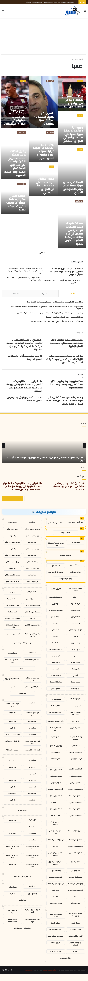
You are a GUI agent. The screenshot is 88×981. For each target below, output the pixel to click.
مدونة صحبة (75, 682)
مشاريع (75, 951)
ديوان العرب (55, 942)
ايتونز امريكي (55, 782)
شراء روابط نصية (75, 705)
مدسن (55, 636)
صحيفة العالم (55, 758)
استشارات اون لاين (55, 649)
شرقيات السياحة (56, 682)
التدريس (75, 721)
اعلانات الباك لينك (55, 712)
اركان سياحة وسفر (65, 578)
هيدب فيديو (55, 655)
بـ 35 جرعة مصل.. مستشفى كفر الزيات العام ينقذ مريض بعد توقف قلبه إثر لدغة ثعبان (51, 2)
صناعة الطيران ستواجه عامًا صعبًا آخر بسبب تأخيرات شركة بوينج (16, 202)
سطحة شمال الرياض (32, 605)
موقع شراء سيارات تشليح (12, 626)
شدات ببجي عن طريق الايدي (55, 823)
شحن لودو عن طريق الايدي (55, 862)
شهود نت (55, 669)
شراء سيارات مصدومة (12, 633)
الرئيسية (78, 59)
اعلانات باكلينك (65, 958)
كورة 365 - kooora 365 (32, 750)
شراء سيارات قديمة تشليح (22, 642)
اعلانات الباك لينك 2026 (55, 729)
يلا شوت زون (32, 893)
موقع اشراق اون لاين (55, 572)
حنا (75, 896)
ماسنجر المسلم (65, 555)
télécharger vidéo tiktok (22, 928)
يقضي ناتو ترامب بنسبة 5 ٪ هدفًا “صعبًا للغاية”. (43, 118)
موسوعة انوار (75, 688)
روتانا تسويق (75, 642)
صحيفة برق (56, 565)
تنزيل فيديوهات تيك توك (32, 920)
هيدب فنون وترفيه (75, 758)
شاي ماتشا (75, 903)
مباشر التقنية (56, 675)
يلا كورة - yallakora (12, 741)
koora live (12, 721)
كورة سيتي (12, 653)
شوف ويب (55, 603)
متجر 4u (75, 821)
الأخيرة (72, 293)
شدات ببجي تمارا (56, 769)
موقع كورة (22, 810)
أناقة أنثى (55, 629)
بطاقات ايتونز (56, 870)
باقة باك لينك (75, 542)
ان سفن (75, 597)
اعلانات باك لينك (55, 951)
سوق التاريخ (55, 923)
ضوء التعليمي (75, 564)
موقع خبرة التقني (75, 629)
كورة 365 (32, 652)
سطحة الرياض (32, 591)
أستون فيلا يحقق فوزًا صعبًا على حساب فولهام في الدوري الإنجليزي (15, 116)
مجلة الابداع (55, 642)
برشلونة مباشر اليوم (12, 678)
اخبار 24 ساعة (55, 752)
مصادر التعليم (56, 736)
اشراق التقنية (56, 589)
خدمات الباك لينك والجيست (75, 914)
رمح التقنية (75, 662)
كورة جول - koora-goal (32, 713)
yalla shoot (12, 522)
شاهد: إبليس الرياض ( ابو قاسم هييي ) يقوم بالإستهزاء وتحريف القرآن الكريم (66, 271)
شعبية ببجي (75, 870)
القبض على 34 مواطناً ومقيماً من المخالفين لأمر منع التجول (61, 281)
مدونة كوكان (55, 616)
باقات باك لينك (55, 705)
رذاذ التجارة (56, 662)
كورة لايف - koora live (32, 847)
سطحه (12, 592)
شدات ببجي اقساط (75, 769)
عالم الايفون (75, 616)
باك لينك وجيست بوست (75, 738)
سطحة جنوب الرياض (32, 612)
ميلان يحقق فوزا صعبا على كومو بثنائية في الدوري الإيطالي (45, 185)
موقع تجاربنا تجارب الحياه (75, 943)
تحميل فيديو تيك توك (12, 911)
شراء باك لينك (75, 698)
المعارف (75, 655)
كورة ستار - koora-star (12, 704)
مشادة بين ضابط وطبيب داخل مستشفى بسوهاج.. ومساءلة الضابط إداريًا (54, 301)
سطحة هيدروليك (12, 598)
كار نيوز (55, 623)
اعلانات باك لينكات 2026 (22, 876)
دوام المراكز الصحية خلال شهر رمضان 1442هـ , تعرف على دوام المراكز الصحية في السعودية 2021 (25, 271)
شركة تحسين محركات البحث (56, 544)
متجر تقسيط (55, 802)
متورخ (75, 636)
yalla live (22, 693)
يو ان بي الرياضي (56, 745)
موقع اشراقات (75, 572)
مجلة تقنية (75, 745)
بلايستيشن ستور (75, 877)
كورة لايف (32, 767)
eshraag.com (29, 970)
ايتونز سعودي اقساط (75, 789)
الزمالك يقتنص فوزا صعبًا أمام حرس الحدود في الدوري (73, 187)
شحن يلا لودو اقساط (55, 789)
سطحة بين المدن (32, 598)
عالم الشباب (65, 532)
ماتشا (55, 896)
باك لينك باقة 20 (75, 929)
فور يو (55, 846)
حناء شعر (55, 890)
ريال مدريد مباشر (32, 535)
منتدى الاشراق (75, 727)
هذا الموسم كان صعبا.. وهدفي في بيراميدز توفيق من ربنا (72, 101)
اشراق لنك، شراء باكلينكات (75, 713)
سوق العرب (75, 923)
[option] (44, 446)
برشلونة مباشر (12, 529)
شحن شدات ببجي (75, 852)
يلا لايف (22, 668)
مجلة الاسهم (75, 610)
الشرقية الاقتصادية (56, 610)
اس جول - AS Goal (12, 750)
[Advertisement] (44, 36)
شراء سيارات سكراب (12, 618)
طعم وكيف (75, 669)
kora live (12, 760)
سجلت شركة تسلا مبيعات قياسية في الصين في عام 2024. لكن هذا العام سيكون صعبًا (74, 233)
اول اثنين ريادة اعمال (75, 522)
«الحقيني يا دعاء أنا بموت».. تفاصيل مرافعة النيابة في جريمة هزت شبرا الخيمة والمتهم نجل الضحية (47, 307)
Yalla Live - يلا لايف (13, 734)
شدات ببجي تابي (56, 776)
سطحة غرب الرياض (12, 605)
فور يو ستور (55, 815)
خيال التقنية (75, 603)
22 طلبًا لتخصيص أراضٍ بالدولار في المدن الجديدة (64, 317)
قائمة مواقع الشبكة (49, 970)
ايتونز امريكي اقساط (55, 839)
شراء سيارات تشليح (32, 625)
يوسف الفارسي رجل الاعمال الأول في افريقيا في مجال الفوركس (23, 278)
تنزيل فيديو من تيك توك (32, 910)
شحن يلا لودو (75, 861)
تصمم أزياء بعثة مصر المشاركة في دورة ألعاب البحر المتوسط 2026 (57, 321)
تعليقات (16, 293)
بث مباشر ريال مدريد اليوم (12, 660)
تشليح (32, 618)
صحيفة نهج (75, 623)
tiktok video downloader (12, 920)
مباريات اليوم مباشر (32, 529)
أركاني (75, 675)
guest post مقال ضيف (56, 915)
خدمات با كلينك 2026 (55, 936)
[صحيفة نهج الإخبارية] (73, 11)
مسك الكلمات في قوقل (75, 589)
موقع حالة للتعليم (75, 752)
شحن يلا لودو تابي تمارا (55, 831)
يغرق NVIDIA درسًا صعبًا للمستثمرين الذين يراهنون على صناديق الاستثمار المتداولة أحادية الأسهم (15, 163)
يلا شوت (32, 522)
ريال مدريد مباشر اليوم (32, 679)
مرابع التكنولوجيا (55, 597)
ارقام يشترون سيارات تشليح (32, 635)
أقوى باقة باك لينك (75, 936)
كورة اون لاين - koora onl (32, 742)
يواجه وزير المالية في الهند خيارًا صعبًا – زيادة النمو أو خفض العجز (43, 151)
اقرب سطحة (12, 612)
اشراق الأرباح (55, 688)
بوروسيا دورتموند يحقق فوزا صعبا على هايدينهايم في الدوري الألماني (72, 134)
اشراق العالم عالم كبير (55, 721)
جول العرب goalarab (32, 659)
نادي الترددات (75, 649)
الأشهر (44, 293)
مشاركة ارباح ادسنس (55, 522)
